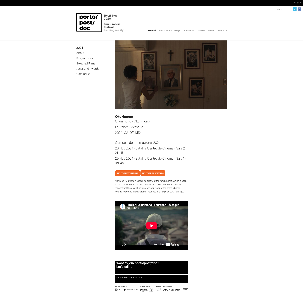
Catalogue (83, 74)
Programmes (84, 58)
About (80, 53)
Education (189, 30)
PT (295, 3)
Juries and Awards (87, 68)
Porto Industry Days (169, 30)
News (211, 30)
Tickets (201, 30)
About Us (222, 30)
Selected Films (85, 63)
